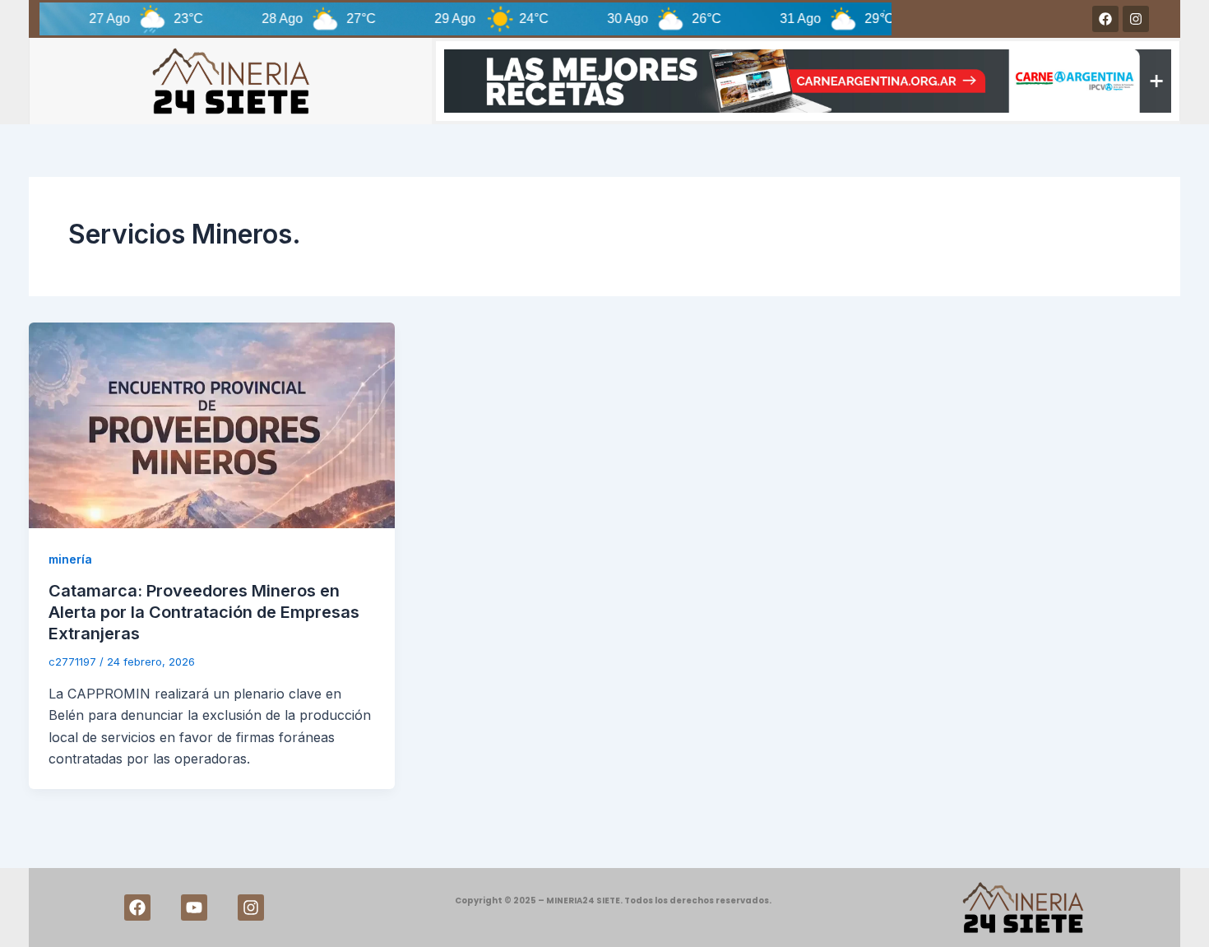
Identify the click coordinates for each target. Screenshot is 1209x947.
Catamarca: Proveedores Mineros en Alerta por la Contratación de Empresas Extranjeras (204, 612)
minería (70, 559)
